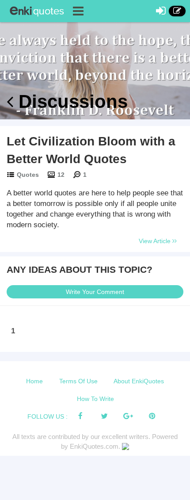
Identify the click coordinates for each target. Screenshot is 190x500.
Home (34, 381)
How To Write (95, 398)
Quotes (28, 174)
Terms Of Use (78, 381)
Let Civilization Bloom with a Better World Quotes (91, 150)
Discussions (70, 101)
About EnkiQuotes (139, 381)
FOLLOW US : (47, 416)
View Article (155, 240)
